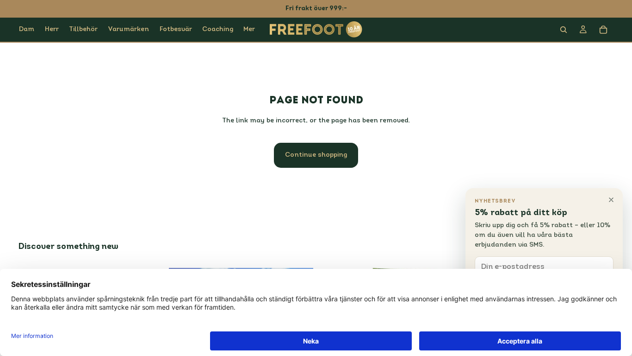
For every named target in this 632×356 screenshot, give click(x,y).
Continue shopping (316, 155)
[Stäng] (611, 200)
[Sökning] (563, 29)
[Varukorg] (603, 29)
